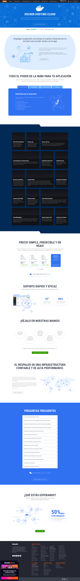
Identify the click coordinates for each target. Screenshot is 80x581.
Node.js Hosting (43, 560)
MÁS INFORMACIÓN (43, 59)
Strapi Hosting (52, 557)
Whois (45, 567)
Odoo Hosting (52, 558)
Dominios (33, 545)
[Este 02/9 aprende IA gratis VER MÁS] (63, 1)
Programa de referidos (35, 574)
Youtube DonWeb (17, 556)
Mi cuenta (75, 1)
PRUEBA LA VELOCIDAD (18, 392)
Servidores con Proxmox (62, 554)
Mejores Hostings (61, 557)
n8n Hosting (52, 547)
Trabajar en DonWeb (35, 566)
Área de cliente (46, 574)
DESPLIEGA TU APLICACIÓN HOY (40, 24)
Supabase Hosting (52, 551)
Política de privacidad (35, 569)
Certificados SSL (34, 548)
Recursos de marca (34, 573)
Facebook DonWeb (13, 556)
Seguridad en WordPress (59, 567)
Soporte (45, 564)
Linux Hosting (43, 550)
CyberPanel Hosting (62, 551)
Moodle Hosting (52, 560)
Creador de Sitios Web (35, 554)
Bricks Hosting (43, 545)
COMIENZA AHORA (40, 531)
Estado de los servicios (47, 569)
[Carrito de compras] (68, 1)
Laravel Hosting (52, 545)
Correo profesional (34, 547)
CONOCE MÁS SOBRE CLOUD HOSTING (40, 479)
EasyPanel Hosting (61, 550)
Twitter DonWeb (15, 556)
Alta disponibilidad (46, 87)
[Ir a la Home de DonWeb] (4, 1)
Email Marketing (34, 551)
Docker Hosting (43, 558)
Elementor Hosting (34, 560)
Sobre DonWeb (34, 564)
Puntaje (41, 29)
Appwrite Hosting (52, 550)
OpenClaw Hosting (53, 548)
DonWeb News (58, 566)
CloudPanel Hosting (62, 548)
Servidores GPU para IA (62, 555)
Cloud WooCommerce (44, 548)
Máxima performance (23, 87)
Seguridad (57, 87)
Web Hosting (33, 557)
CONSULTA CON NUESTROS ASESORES (40, 352)
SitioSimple (33, 555)
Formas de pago (46, 573)
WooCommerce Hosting (44, 547)
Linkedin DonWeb (20, 556)
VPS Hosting (42, 557)
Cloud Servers (43, 554)
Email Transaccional (35, 550)
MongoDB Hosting (61, 545)
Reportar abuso (46, 566)
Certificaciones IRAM (35, 567)
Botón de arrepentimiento (48, 570)
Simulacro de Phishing (62, 558)
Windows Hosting (43, 551)
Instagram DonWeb (18, 556)
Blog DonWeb (58, 564)
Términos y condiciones (35, 570)
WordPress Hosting (34, 558)
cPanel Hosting (61, 547)
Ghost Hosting (52, 554)
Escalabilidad (34, 87)
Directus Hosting (52, 555)
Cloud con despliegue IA (44, 555)
